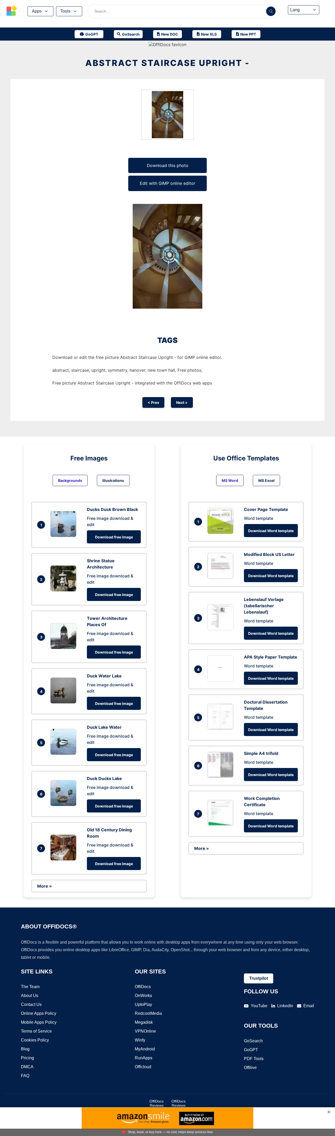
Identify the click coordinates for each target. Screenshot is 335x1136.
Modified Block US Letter (269, 554)
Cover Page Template (266, 509)
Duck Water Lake (104, 675)
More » (44, 886)
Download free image (114, 537)
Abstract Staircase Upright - (167, 63)
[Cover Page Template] (222, 532)
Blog (25, 1049)
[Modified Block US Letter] (222, 577)
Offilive (250, 1067)
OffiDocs (143, 986)
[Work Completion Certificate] (222, 824)
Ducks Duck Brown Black (112, 509)
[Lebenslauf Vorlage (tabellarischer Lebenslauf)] (222, 628)
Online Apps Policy (38, 1013)
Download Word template (271, 530)
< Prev (153, 402)
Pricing (27, 1058)
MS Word (230, 480)
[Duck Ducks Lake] (65, 804)
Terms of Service (36, 1031)
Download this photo (167, 165)
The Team (30, 986)
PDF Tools (254, 1058)
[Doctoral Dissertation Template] (222, 728)
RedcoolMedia (148, 1013)
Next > (182, 402)
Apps (37, 11)
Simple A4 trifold (261, 753)
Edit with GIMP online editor (167, 183)
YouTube (259, 1006)
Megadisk (144, 1022)
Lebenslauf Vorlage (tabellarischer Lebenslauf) (264, 606)
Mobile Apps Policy (39, 1022)
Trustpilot (258, 978)
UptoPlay (143, 1004)
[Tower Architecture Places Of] (65, 647)
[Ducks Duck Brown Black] (65, 535)
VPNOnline (145, 1031)
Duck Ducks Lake (104, 778)
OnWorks (143, 995)
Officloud (143, 1067)
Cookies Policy (35, 1040)
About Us (29, 995)
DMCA (27, 1067)
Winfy (140, 1040)
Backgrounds (70, 480)
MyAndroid (145, 1049)
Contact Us (31, 1004)
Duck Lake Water (104, 727)
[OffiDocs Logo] (12, 11)
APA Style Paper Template (270, 657)
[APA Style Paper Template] (222, 680)
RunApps (143, 1058)
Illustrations (113, 480)
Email (308, 1006)
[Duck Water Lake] (65, 702)
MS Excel (266, 480)
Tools (65, 11)
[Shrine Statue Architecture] (65, 590)
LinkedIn (285, 1006)
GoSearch (253, 1041)
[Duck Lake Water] (65, 753)
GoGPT (251, 1050)
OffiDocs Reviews (156, 1103)
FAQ (25, 1075)
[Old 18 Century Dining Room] (65, 859)
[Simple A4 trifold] (222, 776)
